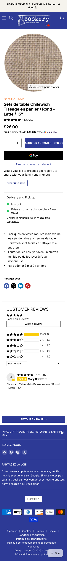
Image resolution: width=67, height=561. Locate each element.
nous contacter (32, 479)
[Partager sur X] (13, 286)
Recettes (26, 530)
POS (17, 554)
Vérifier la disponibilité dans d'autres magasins (28, 219)
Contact (40, 530)
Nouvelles (33, 546)
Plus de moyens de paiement (33, 164)
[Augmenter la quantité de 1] (18, 143)
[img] (25, 374)
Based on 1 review (18, 318)
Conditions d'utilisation (31, 534)
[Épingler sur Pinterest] (28, 286)
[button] (12, 120)
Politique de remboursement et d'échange (31, 542)
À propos (12, 530)
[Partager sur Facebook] (6, 286)
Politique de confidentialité (31, 538)
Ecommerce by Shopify (38, 554)
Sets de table (14, 99)
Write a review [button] (33, 323)
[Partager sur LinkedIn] (20, 286)
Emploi (52, 530)
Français (32, 498)
